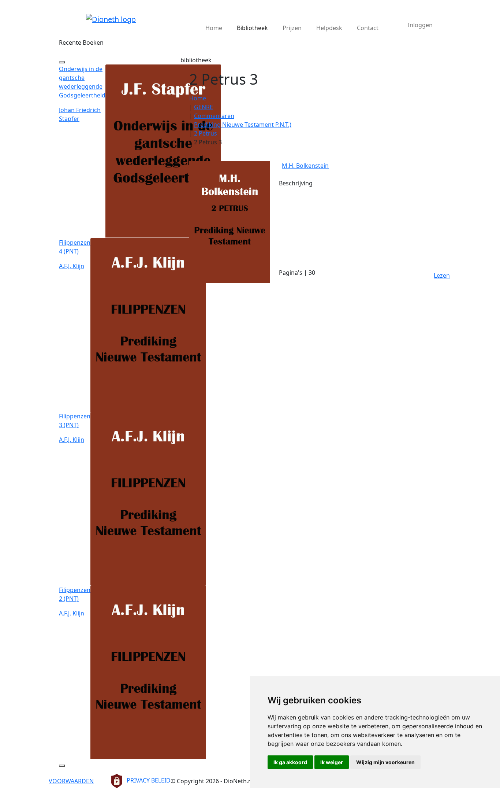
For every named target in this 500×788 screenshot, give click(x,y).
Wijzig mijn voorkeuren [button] (385, 762)
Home (213, 28)
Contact (367, 28)
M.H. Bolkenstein (305, 166)
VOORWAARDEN (71, 781)
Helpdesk (329, 28)
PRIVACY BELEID (149, 780)
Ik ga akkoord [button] (290, 762)
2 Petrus (205, 133)
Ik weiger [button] (331, 762)
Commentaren (214, 116)
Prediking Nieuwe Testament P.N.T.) (242, 125)
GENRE (203, 107)
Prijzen (292, 28)
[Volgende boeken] (62, 766)
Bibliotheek (252, 28)
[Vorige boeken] (62, 62)
